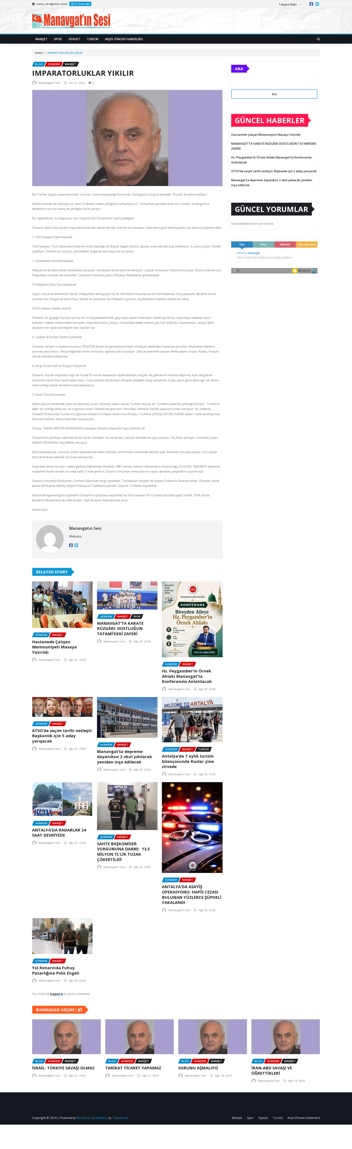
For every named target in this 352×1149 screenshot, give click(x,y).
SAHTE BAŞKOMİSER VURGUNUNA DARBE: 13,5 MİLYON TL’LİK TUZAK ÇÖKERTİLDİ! (123, 851)
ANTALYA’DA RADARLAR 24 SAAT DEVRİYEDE (59, 832)
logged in (56, 994)
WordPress (84, 1118)
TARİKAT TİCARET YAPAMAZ (133, 1067)
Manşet (41, 39)
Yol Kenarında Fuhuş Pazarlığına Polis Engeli (55, 970)
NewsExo (101, 1118)
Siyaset (74, 39)
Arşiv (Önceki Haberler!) (124, 39)
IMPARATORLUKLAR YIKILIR (64, 52)
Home (39, 52)
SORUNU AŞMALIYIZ (198, 1067)
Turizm (92, 39)
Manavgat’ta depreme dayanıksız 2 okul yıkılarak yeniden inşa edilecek (124, 757)
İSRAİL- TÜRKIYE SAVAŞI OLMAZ (63, 1067)
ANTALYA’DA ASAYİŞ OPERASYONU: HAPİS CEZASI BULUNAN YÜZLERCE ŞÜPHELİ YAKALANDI (191, 894)
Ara (239, 68)
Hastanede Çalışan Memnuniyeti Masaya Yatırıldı (54, 647)
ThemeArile (120, 1118)
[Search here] (318, 39)
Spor (58, 39)
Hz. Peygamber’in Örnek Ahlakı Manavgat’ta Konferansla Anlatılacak (187, 676)
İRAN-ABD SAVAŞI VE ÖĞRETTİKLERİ (271, 1070)
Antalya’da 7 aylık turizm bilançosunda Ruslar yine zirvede (188, 761)
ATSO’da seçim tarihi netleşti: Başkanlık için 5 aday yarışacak (62, 736)
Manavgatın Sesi (49, 83)
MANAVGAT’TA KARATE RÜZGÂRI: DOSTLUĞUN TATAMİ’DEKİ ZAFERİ (120, 628)
